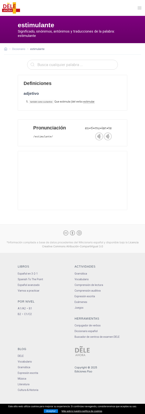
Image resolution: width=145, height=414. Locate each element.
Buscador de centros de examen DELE (97, 336)
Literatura (23, 384)
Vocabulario (82, 279)
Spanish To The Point (30, 279)
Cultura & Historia (28, 389)
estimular (88, 101)
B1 (30, 308)
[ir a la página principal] (11, 8)
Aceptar (51, 410)
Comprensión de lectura (89, 284)
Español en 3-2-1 (28, 273)
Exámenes (81, 301)
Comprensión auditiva (88, 290)
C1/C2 (28, 314)
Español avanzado (29, 284)
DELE (21, 355)
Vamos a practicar (28, 290)
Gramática (81, 273)
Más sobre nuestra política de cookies (82, 411)
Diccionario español (86, 331)
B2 (19, 314)
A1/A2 (22, 308)
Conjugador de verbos (88, 325)
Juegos (79, 307)
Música (22, 378)
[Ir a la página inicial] (6, 49)
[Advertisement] (72, 180)
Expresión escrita (85, 296)
